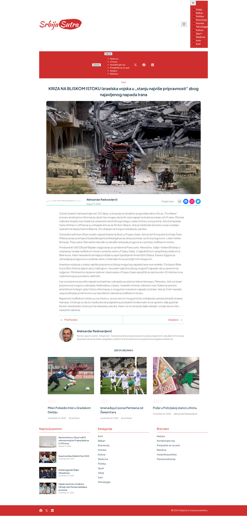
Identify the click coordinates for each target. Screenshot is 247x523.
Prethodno (71, 319)
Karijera (161, 436)
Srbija (101, 472)
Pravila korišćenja (166, 459)
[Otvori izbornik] (184, 24)
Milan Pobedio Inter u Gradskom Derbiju (69, 410)
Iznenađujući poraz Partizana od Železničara (121, 410)
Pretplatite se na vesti (168, 445)
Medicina (103, 459)
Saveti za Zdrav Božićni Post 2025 (73, 456)
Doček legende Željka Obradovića (68, 471)
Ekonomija (103, 445)
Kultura (101, 454)
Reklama (161, 449)
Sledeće (173, 319)
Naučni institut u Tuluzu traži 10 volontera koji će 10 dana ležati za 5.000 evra (73, 440)
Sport (51, 401)
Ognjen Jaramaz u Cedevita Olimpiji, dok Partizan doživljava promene (72, 487)
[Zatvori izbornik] (193, 3)
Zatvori (108, 54)
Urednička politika (167, 454)
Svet (123, 82)
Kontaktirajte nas (166, 440)
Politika (102, 463)
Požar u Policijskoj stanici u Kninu (175, 408)
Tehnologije (104, 481)
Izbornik (96, 65)
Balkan (101, 440)
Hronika (158, 401)
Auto (100, 436)
